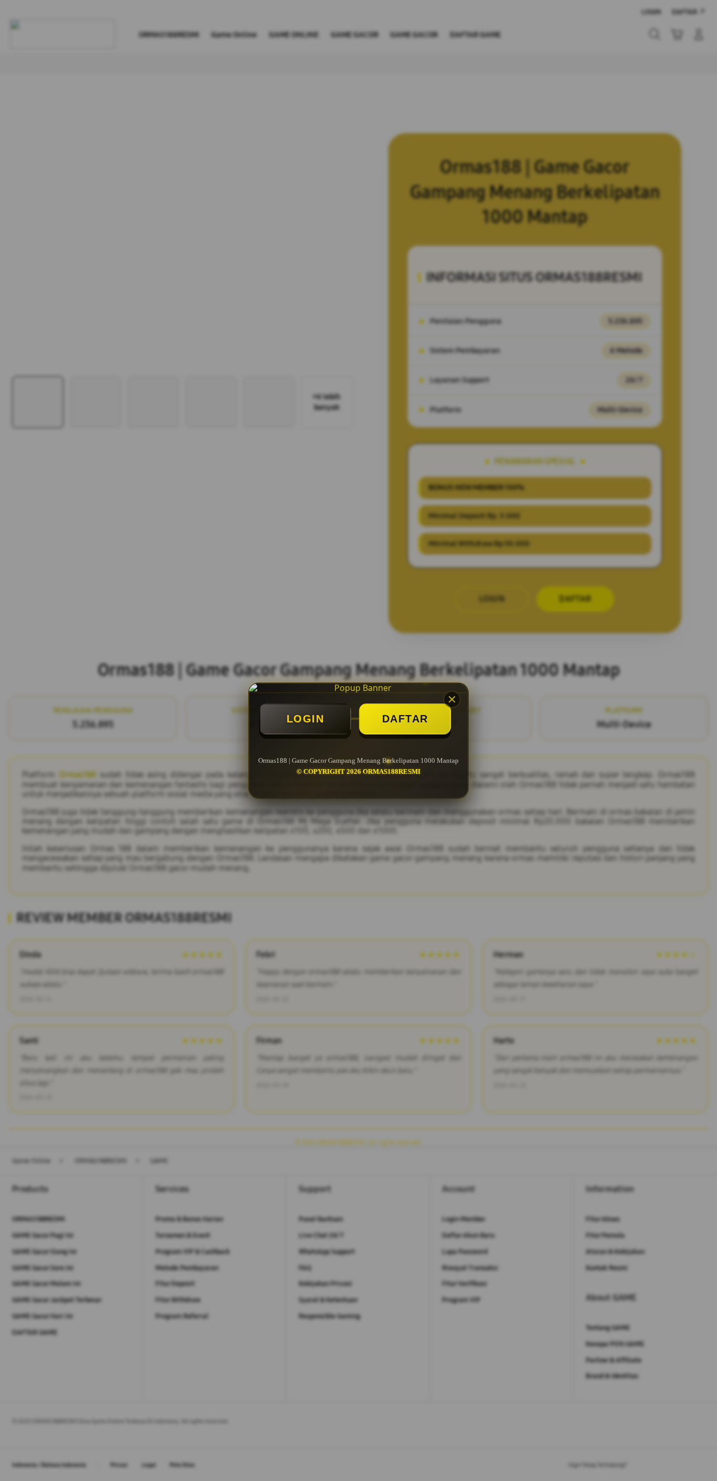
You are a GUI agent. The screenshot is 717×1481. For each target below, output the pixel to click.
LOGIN (305, 718)
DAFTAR (405, 718)
